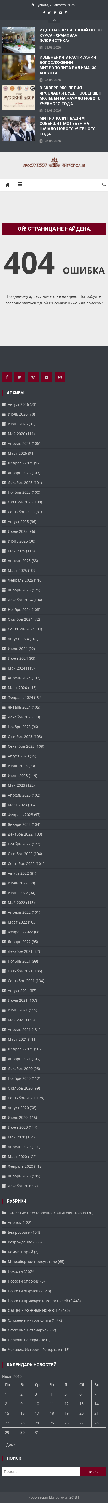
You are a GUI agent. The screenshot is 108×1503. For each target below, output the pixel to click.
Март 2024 (17, 687)
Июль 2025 (18, 531)
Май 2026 (16, 433)
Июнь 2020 (18, 1127)
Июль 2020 (18, 1117)
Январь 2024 (19, 707)
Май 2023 (16, 785)
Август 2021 (18, 990)
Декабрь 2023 (20, 716)
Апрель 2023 (19, 795)
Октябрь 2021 (20, 970)
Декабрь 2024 (20, 599)
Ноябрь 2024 (19, 609)
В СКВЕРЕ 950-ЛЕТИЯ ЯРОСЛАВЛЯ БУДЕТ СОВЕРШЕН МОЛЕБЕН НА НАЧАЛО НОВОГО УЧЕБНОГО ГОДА (70, 96)
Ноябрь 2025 (19, 492)
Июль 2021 (18, 1000)
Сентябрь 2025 (21, 511)
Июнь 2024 (18, 658)
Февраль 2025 (20, 580)
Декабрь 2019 (20, 1185)
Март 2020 (17, 1156)
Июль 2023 (18, 765)
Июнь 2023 (18, 775)
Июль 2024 (18, 648)
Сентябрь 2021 (21, 980)
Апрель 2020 (19, 1146)
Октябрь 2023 (20, 736)
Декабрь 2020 (20, 1068)
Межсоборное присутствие (32, 1261)
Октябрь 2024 (20, 619)
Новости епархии (23, 1281)
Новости (15, 1271)
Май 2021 (16, 1019)
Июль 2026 (18, 414)
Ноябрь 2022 (19, 843)
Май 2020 (16, 1136)
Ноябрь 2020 (19, 1078)
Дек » (11, 1444)
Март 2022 (17, 922)
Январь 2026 (19, 472)
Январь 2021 (19, 1058)
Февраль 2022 (20, 931)
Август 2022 (18, 873)
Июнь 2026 (18, 423)
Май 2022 (16, 902)
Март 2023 (17, 804)
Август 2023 (18, 755)
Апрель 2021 (19, 1029)
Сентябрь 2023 (21, 746)
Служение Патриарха (27, 1329)
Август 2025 (18, 521)
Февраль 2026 (20, 462)
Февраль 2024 (20, 697)
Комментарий (20, 1251)
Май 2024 (16, 668)
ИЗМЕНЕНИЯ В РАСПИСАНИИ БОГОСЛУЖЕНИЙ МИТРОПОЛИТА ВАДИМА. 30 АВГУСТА (68, 65)
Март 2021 (17, 1039)
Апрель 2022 (19, 912)
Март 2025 (17, 570)
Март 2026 (17, 453)
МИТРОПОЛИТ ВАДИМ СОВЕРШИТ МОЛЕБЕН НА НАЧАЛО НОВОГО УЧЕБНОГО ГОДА (68, 126)
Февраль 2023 (20, 814)
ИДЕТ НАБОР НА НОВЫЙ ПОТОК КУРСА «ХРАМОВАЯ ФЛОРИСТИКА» (71, 35)
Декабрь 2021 (20, 951)
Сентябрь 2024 (21, 629)
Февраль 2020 (20, 1166)
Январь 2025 (19, 589)
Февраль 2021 (20, 1049)
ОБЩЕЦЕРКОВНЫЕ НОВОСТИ (34, 1310)
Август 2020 (18, 1107)
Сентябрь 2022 (21, 863)
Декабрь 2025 (20, 482)
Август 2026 (18, 404)
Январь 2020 (19, 1176)
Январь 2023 (19, 824)
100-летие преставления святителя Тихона (47, 1212)
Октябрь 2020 (20, 1088)
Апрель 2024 (19, 677)
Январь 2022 (19, 941)
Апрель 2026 (19, 443)
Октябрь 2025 (20, 502)
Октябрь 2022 (20, 853)
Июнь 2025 (18, 541)
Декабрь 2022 (20, 834)
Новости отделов (23, 1290)
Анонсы (15, 1222)
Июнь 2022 (18, 892)
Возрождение (20, 1242)
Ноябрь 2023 (19, 726)
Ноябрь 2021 (19, 961)
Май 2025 (16, 550)
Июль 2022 (18, 882)
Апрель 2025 (19, 560)
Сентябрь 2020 (21, 1097)
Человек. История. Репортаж (34, 1349)
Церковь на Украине (26, 1339)
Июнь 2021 (18, 1009)
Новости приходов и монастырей (38, 1300)
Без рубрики (19, 1232)
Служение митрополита (29, 1320)
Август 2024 (18, 638)
